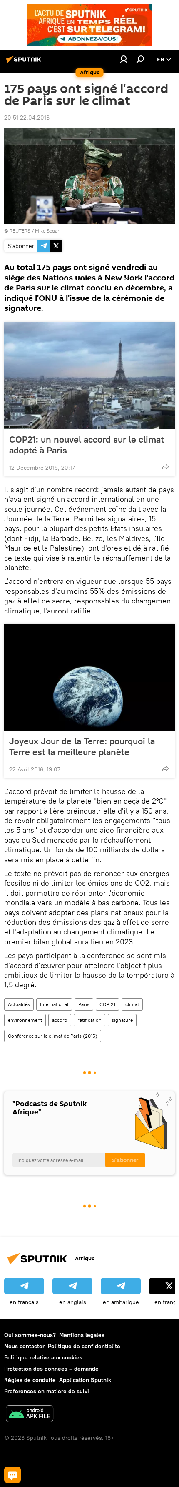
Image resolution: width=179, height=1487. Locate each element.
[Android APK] (29, 1414)
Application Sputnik (85, 1380)
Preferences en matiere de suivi (46, 1391)
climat (132, 1004)
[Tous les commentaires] (12, 1475)
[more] (165, 466)
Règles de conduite (30, 1380)
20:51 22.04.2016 (27, 117)
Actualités (19, 1004)
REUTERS (20, 231)
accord (59, 1020)
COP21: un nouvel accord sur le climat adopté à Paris (86, 445)
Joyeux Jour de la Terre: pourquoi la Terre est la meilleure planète (82, 746)
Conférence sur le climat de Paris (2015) (52, 1036)
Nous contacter (24, 1346)
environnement (25, 1020)
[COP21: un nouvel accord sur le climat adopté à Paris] (89, 375)
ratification (89, 1020)
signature (122, 1020)
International (54, 1004)
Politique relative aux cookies (43, 1357)
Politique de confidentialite (84, 1346)
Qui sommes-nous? (30, 1335)
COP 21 (107, 1004)
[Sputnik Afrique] (25, 62)
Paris (84, 1004)
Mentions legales (81, 1335)
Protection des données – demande (51, 1368)
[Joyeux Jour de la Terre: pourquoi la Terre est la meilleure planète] (89, 677)
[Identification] (123, 59)
